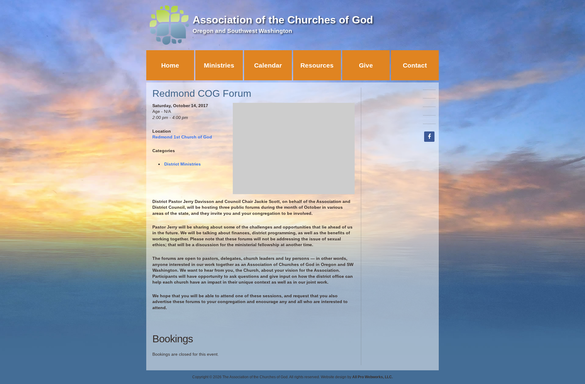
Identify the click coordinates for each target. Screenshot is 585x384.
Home (170, 65)
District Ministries (182, 164)
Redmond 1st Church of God (182, 136)
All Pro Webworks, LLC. (372, 377)
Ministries (219, 65)
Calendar (268, 65)
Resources (317, 65)
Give (366, 65)
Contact (415, 65)
